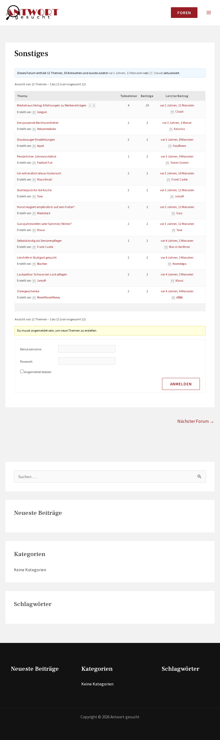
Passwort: (26, 361)
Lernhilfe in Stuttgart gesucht (37, 257)
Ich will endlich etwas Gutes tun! (39, 173)
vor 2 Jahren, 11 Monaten (125, 73)
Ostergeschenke (28, 291)
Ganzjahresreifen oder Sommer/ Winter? (44, 224)
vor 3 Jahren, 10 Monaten (177, 173)
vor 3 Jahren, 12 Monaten (177, 224)
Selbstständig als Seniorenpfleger (39, 241)
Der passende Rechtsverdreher (37, 123)
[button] (182, 12)
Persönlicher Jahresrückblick (36, 156)
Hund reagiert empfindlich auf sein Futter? (46, 207)
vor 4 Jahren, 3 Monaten (177, 257)
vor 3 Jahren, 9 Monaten (177, 156)
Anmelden (181, 383)
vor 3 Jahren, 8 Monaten (177, 139)
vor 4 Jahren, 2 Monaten (177, 241)
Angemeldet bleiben (38, 372)
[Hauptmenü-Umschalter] (209, 12)
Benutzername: (31, 349)
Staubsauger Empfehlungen (36, 139)
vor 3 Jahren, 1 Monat (177, 123)
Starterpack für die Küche (34, 190)
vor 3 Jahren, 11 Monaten (177, 190)
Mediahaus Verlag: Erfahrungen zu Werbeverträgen (51, 105)
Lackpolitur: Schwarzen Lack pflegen (42, 274)
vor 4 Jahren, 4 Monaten (177, 291)
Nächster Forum (195, 421)
